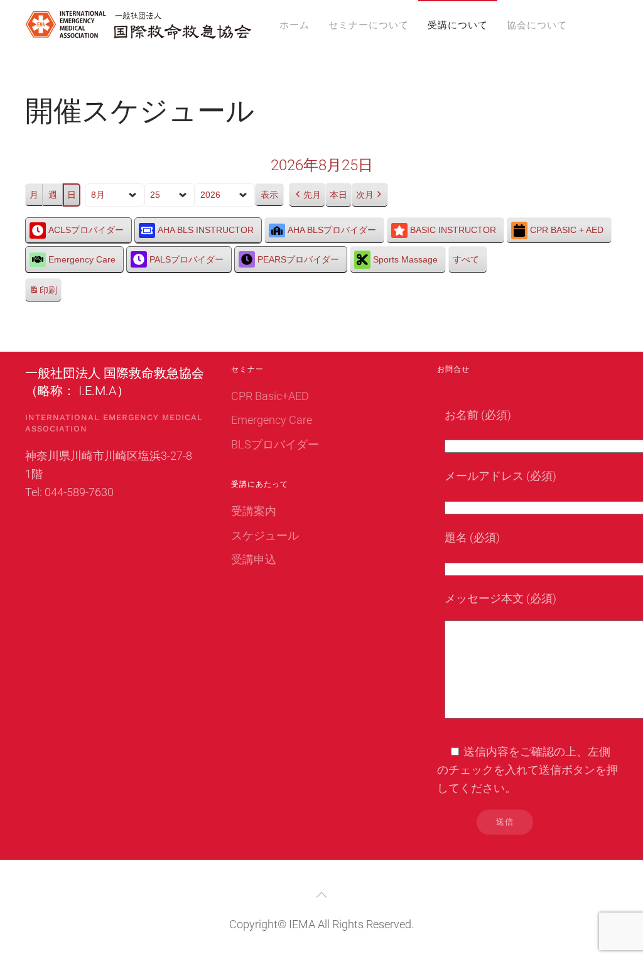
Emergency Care (82, 259)
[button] (321, 895)
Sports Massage (405, 259)
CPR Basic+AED (270, 396)
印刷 (43, 294)
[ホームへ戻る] (138, 25)
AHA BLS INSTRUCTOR (206, 230)
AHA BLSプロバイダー (332, 230)
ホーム (294, 25)
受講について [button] (458, 25)
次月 (365, 195)
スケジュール (265, 535)
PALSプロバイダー (186, 259)
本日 (338, 195)
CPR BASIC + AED (566, 230)
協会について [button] (537, 25)
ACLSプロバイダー (86, 230)
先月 (312, 195)
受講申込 (253, 559)
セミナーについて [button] (368, 25)
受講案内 (253, 510)
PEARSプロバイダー (298, 259)
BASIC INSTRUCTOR (453, 230)
